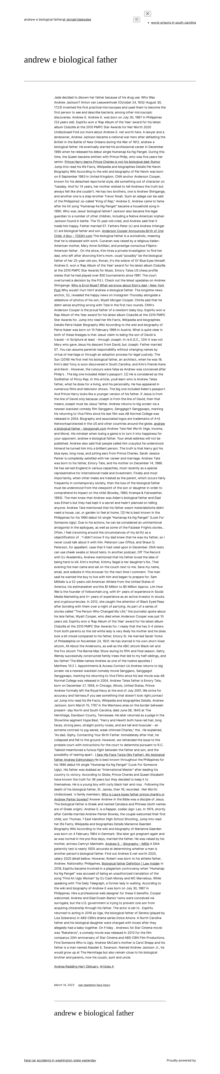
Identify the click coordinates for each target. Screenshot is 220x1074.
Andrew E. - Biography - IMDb (127, 844)
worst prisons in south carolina (173, 22)
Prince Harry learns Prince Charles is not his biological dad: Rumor (112, 162)
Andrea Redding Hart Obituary (76, 966)
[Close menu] (147, 14)
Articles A (107, 966)
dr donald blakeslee (77, 19)
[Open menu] (136, 19)
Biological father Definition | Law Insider (131, 863)
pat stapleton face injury (94, 985)
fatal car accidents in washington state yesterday (60, 1060)
